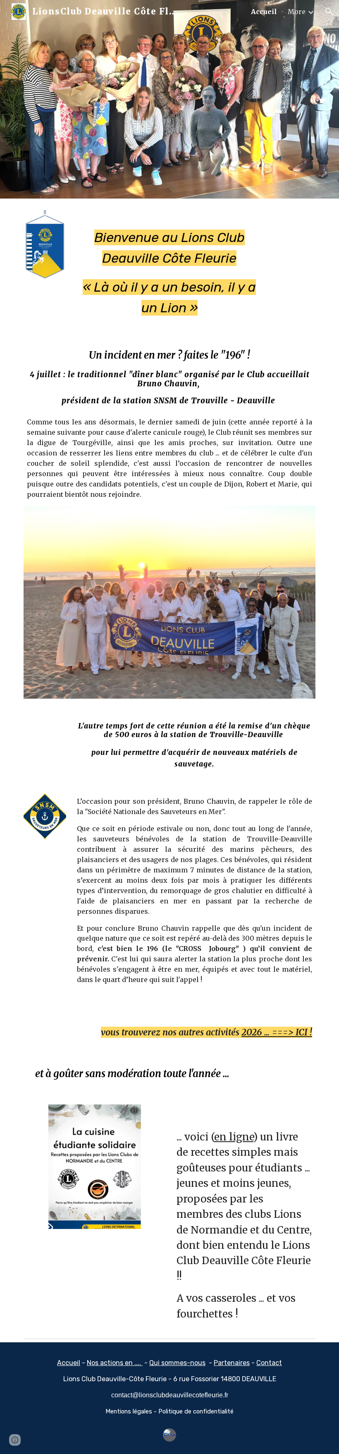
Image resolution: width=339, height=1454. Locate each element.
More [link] (297, 11)
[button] (329, 12)
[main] (170, 265)
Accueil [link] (264, 11)
